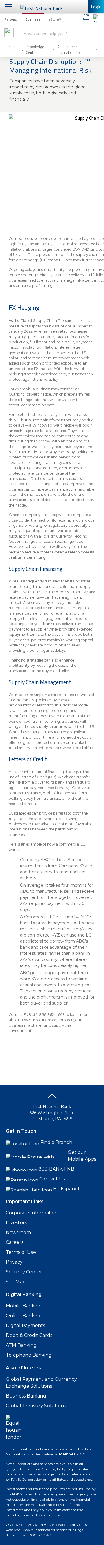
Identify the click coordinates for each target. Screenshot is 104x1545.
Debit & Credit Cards (29, 1335)
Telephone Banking (29, 1355)
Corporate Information (32, 1213)
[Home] (97, 18)
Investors (16, 1222)
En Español (66, 1188)
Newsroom (18, 1232)
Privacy (14, 1262)
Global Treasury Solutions (36, 1406)
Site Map (16, 1282)
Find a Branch (56, 1142)
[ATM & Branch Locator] (85, 18)
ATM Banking (21, 1345)
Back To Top (52, 1098)
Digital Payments (25, 1325)
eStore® (55, 19)
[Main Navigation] (8, 6)
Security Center (24, 1272)
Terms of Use (21, 1252)
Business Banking (26, 1396)
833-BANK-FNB (56, 1169)
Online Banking (24, 1315)
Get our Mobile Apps (82, 1155)
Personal (11, 19)
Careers (14, 1242)
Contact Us (52, 1179)
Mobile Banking (24, 1306)
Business (32, 19)
